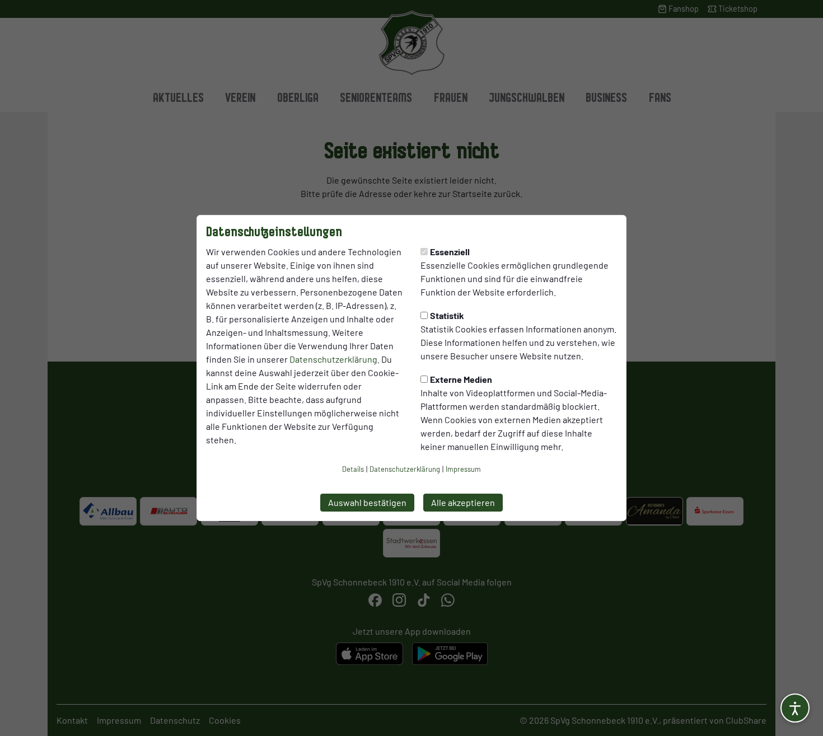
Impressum (463, 469)
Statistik (447, 315)
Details (353, 469)
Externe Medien (461, 379)
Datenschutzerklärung (333, 359)
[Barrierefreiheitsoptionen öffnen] (795, 708)
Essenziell (450, 251)
